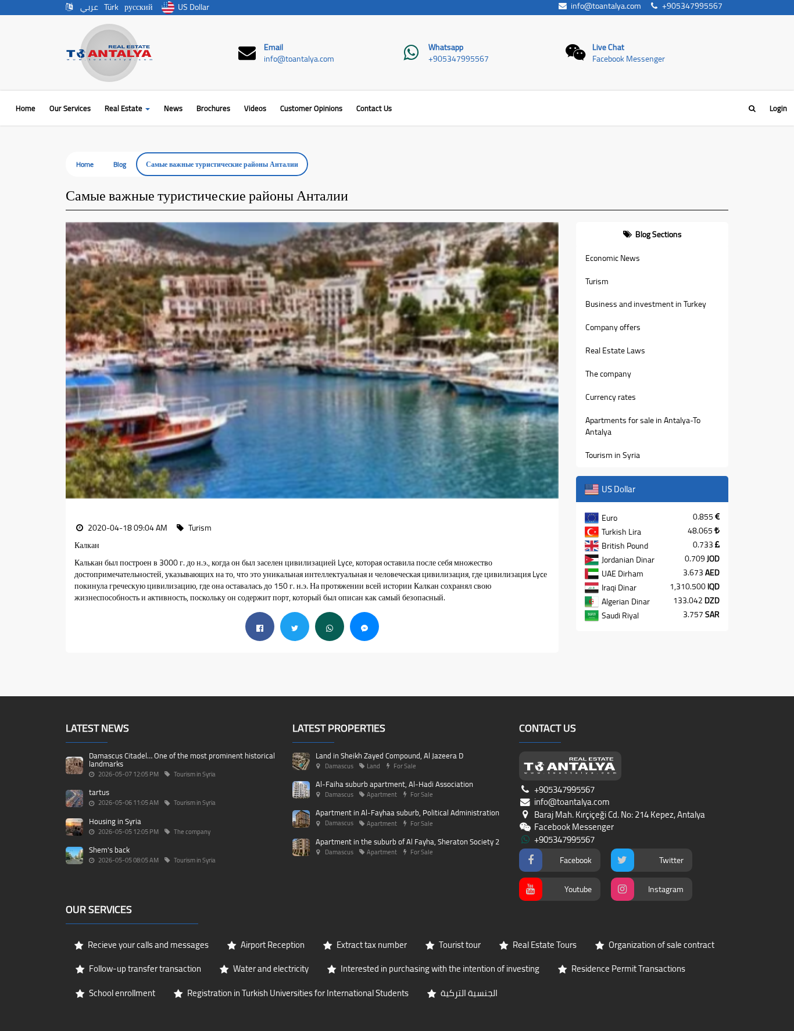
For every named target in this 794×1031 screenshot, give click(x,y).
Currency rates (610, 396)
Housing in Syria (115, 821)
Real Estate (124, 108)
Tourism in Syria (612, 455)
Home (25, 108)
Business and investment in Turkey (645, 304)
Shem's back (109, 850)
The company (608, 373)
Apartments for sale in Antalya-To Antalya (642, 426)
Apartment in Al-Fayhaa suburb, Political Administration (407, 812)
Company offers (613, 327)
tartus (99, 792)
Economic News (612, 258)
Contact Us (374, 108)
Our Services (70, 108)
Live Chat (608, 47)
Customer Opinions (311, 108)
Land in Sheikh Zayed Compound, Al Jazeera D (389, 755)
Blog (119, 164)
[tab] (652, 234)
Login (778, 108)
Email (273, 47)
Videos (255, 108)
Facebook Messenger (628, 58)
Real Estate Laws (615, 350)
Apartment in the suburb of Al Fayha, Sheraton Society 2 (407, 842)
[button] (74, 360)
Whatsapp (445, 47)
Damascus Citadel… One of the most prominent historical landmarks (182, 760)
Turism (597, 281)
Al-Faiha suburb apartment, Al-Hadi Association (394, 784)
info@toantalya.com (299, 58)
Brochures (213, 108)
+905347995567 (458, 58)
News (173, 108)
